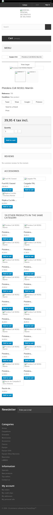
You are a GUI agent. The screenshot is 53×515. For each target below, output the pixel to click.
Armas (4, 428)
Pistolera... (6, 232)
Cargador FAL (29, 183)
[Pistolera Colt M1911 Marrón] (20, 76)
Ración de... (6, 388)
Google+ (27, 102)
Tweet (7, 102)
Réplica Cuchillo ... (9, 200)
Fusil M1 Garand (8, 183)
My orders (5, 490)
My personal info (8, 499)
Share (16, 102)
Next (40, 77)
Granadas (5, 435)
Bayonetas (6, 457)
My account (8, 485)
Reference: (6, 93)
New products (7, 473)
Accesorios (6, 441)
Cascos (4, 444)
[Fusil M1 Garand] (13, 179)
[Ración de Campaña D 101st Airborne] (13, 383)
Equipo (4, 447)
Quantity (7, 128)
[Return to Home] (4, 57)
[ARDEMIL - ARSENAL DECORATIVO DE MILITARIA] (26, 13)
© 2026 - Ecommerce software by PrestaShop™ (19, 508)
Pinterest (38, 102)
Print (7, 111)
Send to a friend (12, 107)
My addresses (7, 496)
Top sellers (6, 477)
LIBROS (5, 460)
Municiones (6, 438)
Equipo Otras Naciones (10, 454)
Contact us (6, 480)
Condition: (6, 97)
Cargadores (6, 431)
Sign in (47, 5)
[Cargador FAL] (35, 179)
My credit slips (7, 493)
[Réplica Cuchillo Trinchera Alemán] (13, 194)
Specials (5, 470)
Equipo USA (6, 451)
